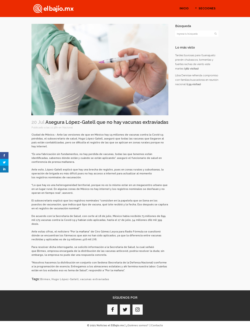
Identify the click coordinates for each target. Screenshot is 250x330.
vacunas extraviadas (94, 279)
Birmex (45, 279)
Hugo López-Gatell (65, 279)
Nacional (67, 127)
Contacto (157, 325)
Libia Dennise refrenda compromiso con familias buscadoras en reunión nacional (196, 80)
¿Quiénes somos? (137, 325)
